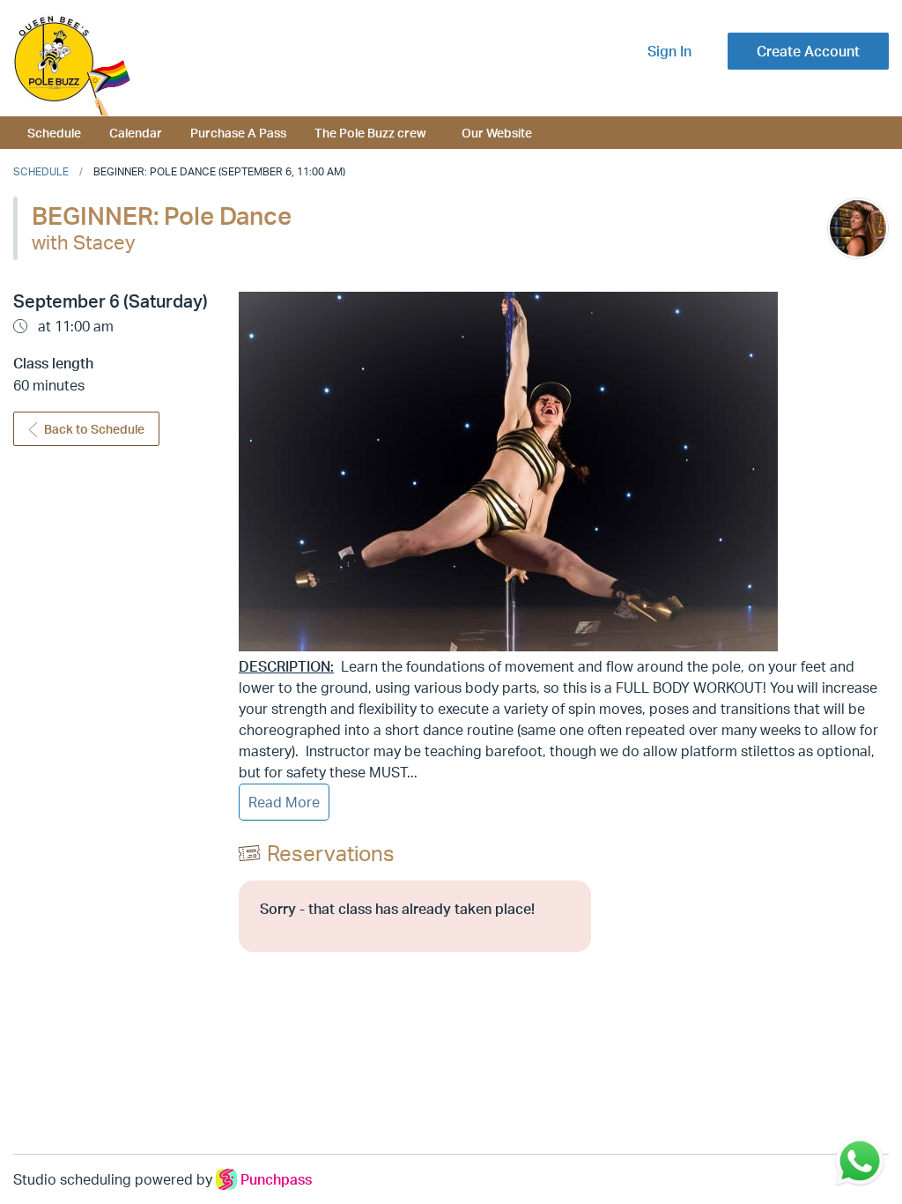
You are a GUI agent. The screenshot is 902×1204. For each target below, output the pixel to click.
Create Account (808, 51)
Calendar (135, 132)
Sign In (669, 51)
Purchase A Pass (238, 132)
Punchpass (276, 1179)
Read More (284, 802)
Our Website (497, 132)
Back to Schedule (94, 428)
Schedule (54, 132)
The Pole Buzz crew (370, 132)
